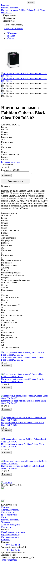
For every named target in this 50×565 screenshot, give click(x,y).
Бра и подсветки (9, 515)
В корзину (6, 176)
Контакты (5, 539)
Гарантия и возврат (10, 534)
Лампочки (6, 527)
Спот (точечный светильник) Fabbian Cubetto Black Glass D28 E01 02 (22, 358)
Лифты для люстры (10, 510)
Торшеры (5, 522)
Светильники (7, 512)
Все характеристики (10, 162)
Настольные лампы (10, 8)
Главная (5, 5)
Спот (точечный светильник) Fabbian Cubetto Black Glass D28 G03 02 (22, 380)
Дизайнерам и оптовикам (13, 532)
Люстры (5, 507)
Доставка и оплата (10, 537)
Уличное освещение (10, 525)
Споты (4, 517)
